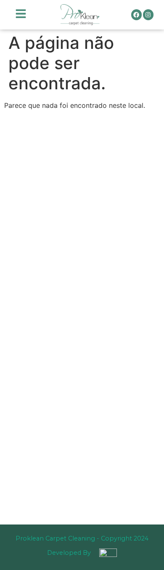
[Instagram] (148, 14)
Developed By (69, 553)
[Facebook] (136, 14)
